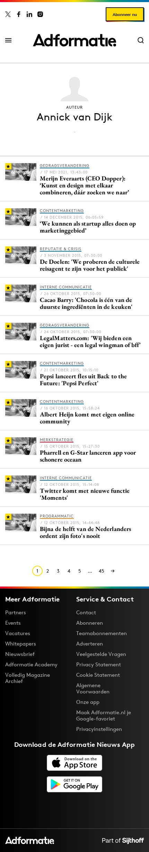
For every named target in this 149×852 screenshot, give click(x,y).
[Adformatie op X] (8, 14)
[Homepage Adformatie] (74, 40)
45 (101, 571)
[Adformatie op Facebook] (18, 14)
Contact (86, 612)
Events (13, 622)
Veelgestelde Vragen (101, 654)
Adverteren (89, 643)
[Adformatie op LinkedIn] (29, 14)
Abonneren (89, 622)
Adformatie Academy (31, 664)
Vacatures (17, 633)
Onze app (87, 702)
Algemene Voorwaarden (92, 688)
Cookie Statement (98, 675)
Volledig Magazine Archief (27, 678)
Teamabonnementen (101, 633)
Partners (15, 612)
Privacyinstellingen (99, 729)
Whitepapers (20, 643)
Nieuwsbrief (20, 654)
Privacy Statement (98, 664)
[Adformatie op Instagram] (40, 14)
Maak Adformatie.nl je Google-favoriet (103, 715)
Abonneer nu (125, 14)
